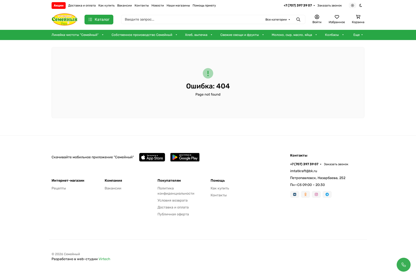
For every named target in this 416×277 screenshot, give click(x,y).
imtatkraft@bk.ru (303, 171)
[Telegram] (327, 194)
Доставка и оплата (82, 5)
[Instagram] (316, 194)
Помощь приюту (204, 5)
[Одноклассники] (305, 194)
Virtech (104, 259)
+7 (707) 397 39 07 (298, 5)
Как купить (106, 5)
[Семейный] (65, 19)
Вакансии (124, 5)
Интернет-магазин (68, 180)
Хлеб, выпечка (196, 35)
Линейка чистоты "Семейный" (75, 35)
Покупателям (169, 180)
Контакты (142, 5)
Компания (113, 180)
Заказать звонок (329, 5)
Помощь (218, 180)
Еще (356, 35)
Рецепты (59, 188)
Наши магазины (178, 5)
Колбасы (332, 35)
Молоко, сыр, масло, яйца (292, 35)
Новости (157, 5)
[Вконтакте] (294, 194)
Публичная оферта (173, 214)
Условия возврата (173, 200)
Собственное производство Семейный (142, 35)
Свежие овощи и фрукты (239, 35)
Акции (58, 5)
